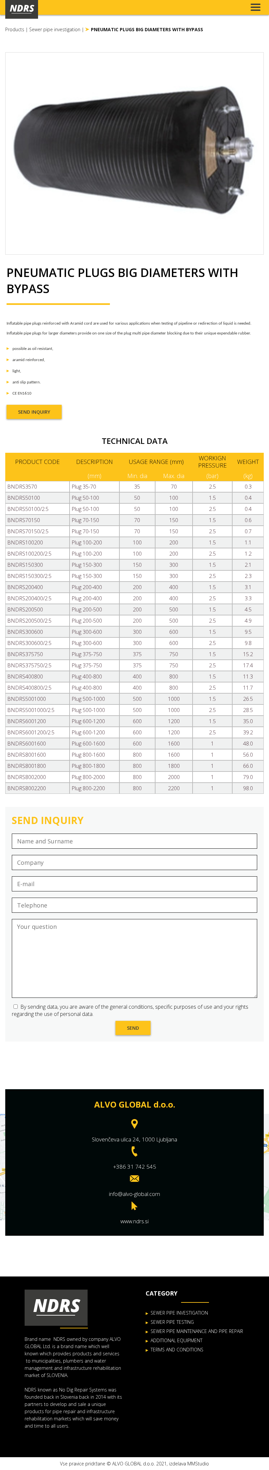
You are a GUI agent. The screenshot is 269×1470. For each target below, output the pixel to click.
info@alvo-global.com (134, 1194)
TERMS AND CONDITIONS (177, 1349)
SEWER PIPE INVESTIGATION (179, 1313)
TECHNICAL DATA (135, 440)
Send (133, 1028)
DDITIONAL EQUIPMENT (177, 1340)
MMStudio (198, 1463)
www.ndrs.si (134, 1221)
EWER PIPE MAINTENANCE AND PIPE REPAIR (198, 1331)
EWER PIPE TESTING (173, 1322)
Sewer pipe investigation (54, 29)
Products (14, 29)
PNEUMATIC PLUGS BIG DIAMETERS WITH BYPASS (147, 29)
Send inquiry (34, 412)
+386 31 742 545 (134, 1166)
